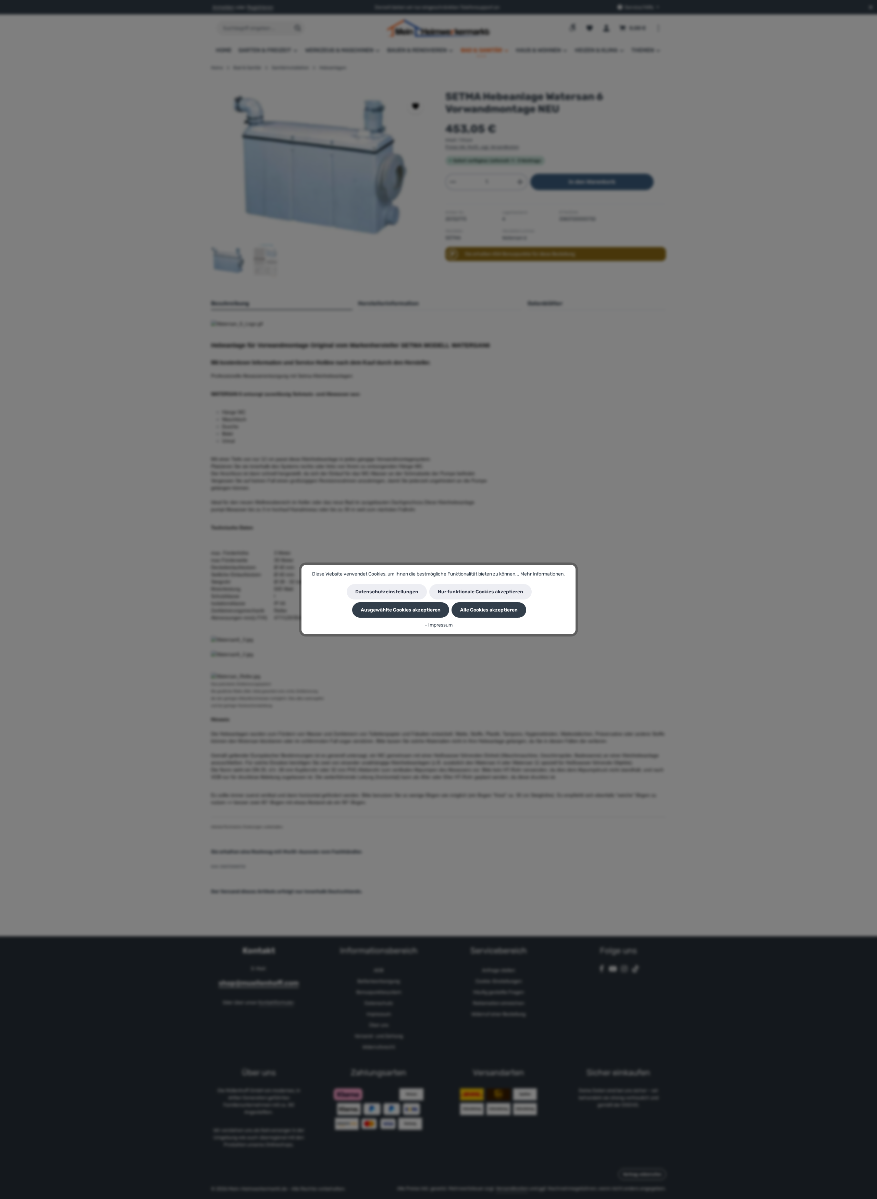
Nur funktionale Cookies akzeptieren (480, 592)
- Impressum (439, 625)
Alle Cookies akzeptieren (489, 610)
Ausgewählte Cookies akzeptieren (401, 610)
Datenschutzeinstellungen (386, 592)
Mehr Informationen (542, 574)
